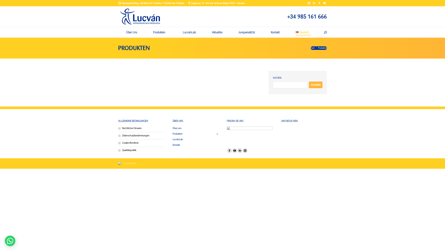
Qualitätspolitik (129, 150)
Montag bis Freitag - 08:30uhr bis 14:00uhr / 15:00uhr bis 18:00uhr (153, 3)
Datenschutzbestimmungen (135, 135)
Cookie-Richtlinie (130, 143)
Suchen (277, 78)
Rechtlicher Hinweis (131, 128)
